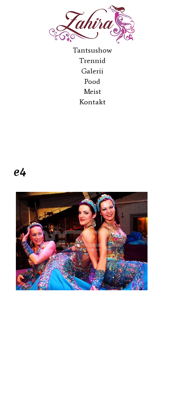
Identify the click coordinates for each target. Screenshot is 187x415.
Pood (92, 81)
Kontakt (92, 102)
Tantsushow (92, 50)
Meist (92, 91)
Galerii (92, 71)
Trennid (92, 60)
